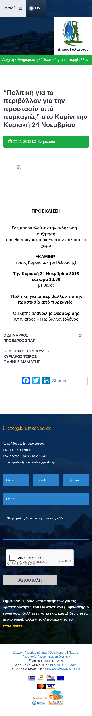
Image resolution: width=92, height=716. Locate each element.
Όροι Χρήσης (58, 652)
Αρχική (8, 60)
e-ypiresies (12, 625)
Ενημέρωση (27, 60)
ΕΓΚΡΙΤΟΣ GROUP (63, 664)
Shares (59, 380)
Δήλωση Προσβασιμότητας (30, 652)
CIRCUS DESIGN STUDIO (62, 668)
